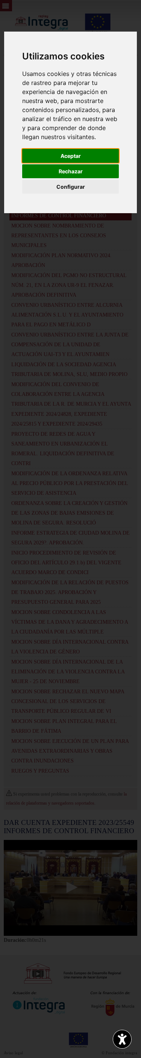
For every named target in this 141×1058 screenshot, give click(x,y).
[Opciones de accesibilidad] (122, 1039)
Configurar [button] (70, 186)
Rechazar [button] (71, 171)
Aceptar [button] (71, 156)
